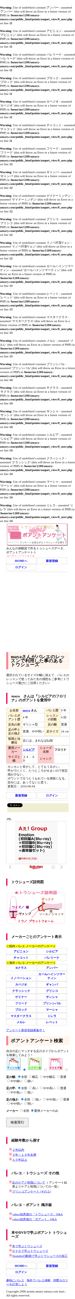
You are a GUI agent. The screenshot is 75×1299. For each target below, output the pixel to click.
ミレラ (51, 1016)
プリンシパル (52, 1003)
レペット (52, 1022)
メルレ (21, 1022)
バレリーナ (51, 957)
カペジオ (21, 984)
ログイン (21, 567)
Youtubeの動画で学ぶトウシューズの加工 (40, 1256)
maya (26, 710)
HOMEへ (21, 560)
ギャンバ (52, 984)
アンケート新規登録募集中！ (25, 1030)
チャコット (21, 957)
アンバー (52, 967)
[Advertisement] (37, 611)
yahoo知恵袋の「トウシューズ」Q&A (37, 1214)
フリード (21, 1003)
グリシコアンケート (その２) (31, 1191)
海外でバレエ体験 (39, 1280)
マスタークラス (21, 1016)
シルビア (52, 951)
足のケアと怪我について (28, 1182)
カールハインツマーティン (51, 976)
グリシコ (52, 990)
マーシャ (52, 1009)
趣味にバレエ (15, 1280)
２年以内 (18, 1149)
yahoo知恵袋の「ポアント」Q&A (34, 1219)
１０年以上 (19, 1159)
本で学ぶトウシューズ (27, 1246)
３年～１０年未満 (24, 1154)
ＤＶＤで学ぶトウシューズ (30, 1251)
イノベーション (21, 978)
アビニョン (21, 951)
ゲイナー (21, 997)
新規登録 (52, 560)
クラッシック (21, 990)
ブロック (21, 1009)
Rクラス (21, 967)
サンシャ (52, 997)
